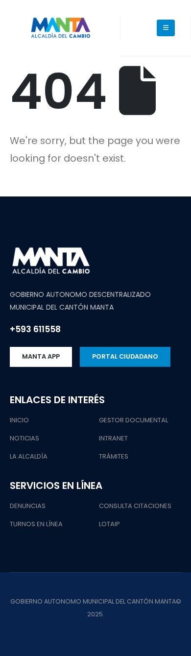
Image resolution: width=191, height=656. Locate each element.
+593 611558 (35, 329)
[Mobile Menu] (166, 28)
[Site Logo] (60, 28)
